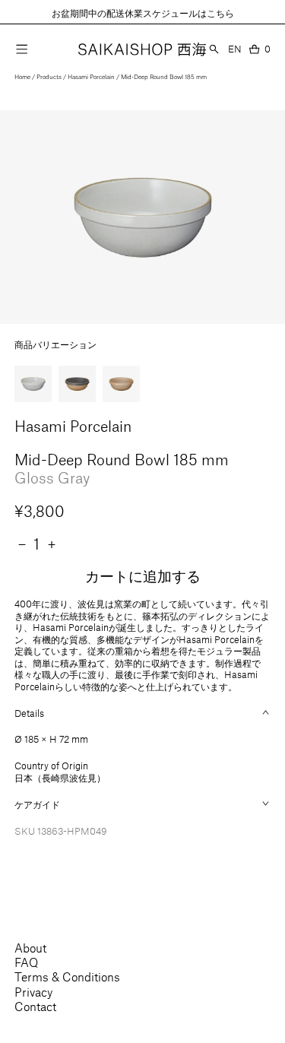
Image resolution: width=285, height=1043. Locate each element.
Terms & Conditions (67, 976)
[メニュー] (21, 49)
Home (22, 77)
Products (49, 77)
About (30, 947)
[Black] (77, 384)
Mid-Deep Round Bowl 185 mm (164, 77)
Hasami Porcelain (91, 77)
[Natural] (121, 384)
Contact (35, 1006)
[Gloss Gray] (32, 384)
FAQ (26, 962)
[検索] (214, 49)
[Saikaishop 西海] (142, 49)
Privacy (33, 991)
